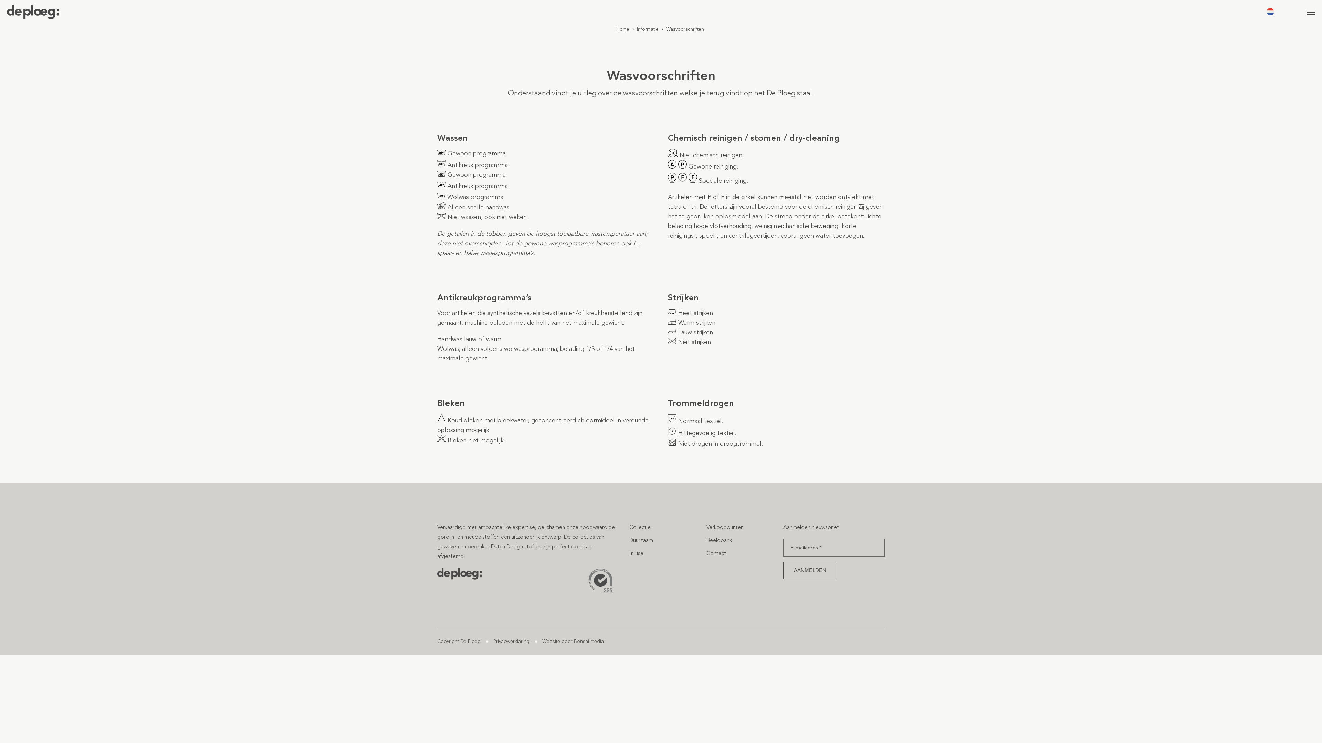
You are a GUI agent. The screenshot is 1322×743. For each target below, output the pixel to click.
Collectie (640, 527)
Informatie (648, 29)
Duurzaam (641, 540)
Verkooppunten (725, 527)
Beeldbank (719, 540)
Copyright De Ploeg (459, 641)
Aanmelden (810, 570)
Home (622, 29)
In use (636, 553)
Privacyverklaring (511, 641)
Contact (716, 553)
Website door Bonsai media (573, 641)
